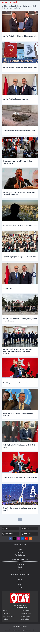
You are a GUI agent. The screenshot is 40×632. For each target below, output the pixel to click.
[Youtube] (26, 538)
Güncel (20, 579)
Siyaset (20, 587)
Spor (20, 550)
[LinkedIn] (22, 538)
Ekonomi (20, 582)
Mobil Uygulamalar (8, 616)
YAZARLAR (27, 534)
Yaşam (20, 570)
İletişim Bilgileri (25, 619)
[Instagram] (18, 538)
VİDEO (7, 528)
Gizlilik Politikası (25, 610)
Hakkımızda (6, 613)
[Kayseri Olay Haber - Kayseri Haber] (20, 598)
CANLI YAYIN (9, 534)
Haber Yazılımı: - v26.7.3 (20, 630)
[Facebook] (10, 538)
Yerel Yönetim (20, 555)
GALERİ (26, 528)
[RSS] (30, 538)
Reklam (5, 619)
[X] (14, 538)
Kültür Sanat (20, 564)
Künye (5, 610)
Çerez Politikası (25, 616)
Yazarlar (20, 552)
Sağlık (20, 567)
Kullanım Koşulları (26, 613)
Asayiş (20, 585)
